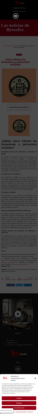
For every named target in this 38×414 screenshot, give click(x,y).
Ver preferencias (19, 408)
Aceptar (19, 398)
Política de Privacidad (20, 411)
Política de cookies (10, 411)
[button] (35, 378)
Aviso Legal (30, 411)
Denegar (19, 403)
